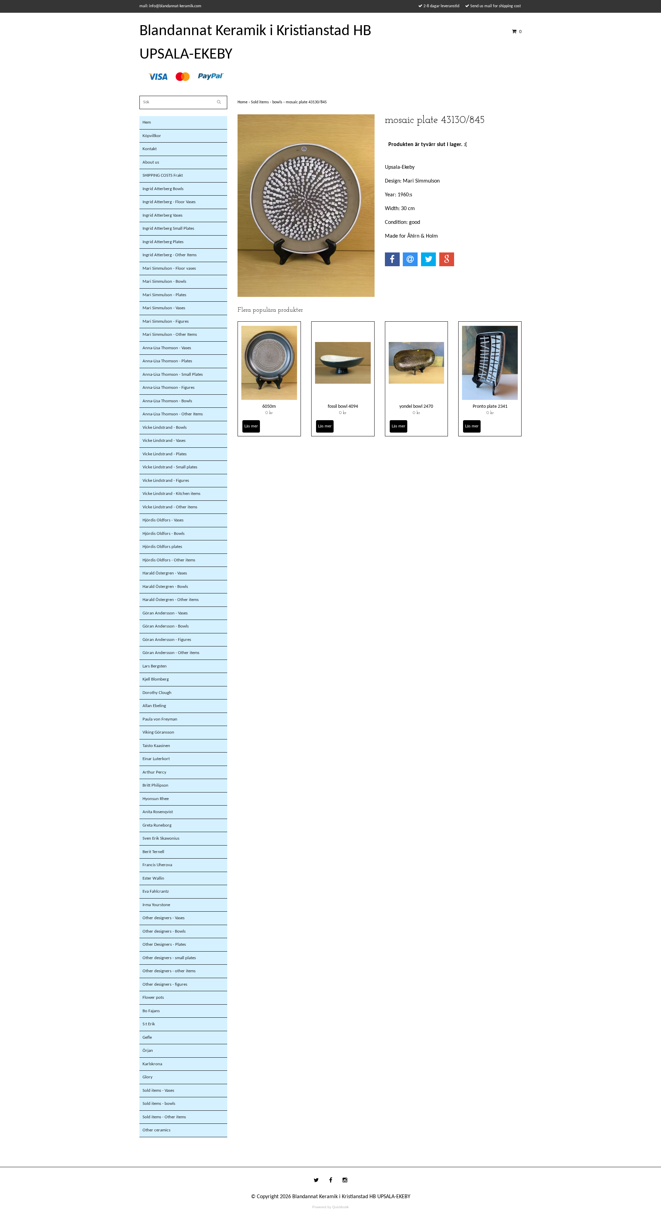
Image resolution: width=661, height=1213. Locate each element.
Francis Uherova (157, 865)
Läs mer (251, 426)
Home (244, 102)
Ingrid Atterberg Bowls (163, 189)
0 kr (269, 413)
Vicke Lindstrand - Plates (165, 454)
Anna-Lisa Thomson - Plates (167, 361)
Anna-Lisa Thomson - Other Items (173, 414)
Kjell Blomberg (156, 679)
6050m (269, 406)
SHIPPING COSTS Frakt (163, 175)
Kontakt (150, 149)
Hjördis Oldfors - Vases (163, 520)
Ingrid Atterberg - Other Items (170, 255)
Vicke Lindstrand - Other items (170, 507)
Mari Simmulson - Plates (164, 295)
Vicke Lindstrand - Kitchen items (171, 493)
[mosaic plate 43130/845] (306, 205)
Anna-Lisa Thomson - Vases (167, 348)
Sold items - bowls (159, 1103)
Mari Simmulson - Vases (164, 308)
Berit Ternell (153, 852)
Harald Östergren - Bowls (165, 586)
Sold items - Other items (164, 1117)
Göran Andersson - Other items (171, 653)
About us (151, 162)
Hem (147, 122)
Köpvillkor (152, 136)
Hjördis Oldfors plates (162, 547)
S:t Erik (149, 1024)
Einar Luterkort (156, 759)
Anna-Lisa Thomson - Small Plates (173, 374)
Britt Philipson (155, 785)
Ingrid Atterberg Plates (163, 242)
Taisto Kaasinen (156, 746)
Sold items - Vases (158, 1090)
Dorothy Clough (157, 693)
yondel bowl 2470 (416, 406)
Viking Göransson (158, 732)
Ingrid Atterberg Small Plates (168, 228)
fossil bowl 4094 (343, 406)
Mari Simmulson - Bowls (164, 281)
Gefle (147, 1037)
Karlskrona (152, 1064)
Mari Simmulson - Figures (166, 321)
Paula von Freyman (160, 719)
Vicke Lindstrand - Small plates (170, 467)
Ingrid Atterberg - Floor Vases (169, 202)
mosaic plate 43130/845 (307, 102)
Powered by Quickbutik (330, 1207)
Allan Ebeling (154, 706)
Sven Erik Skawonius (161, 838)
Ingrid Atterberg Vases (162, 215)
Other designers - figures (165, 984)
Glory (148, 1077)
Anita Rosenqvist (158, 812)
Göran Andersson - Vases (165, 613)
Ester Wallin (153, 878)
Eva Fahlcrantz (156, 891)
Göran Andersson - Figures (167, 639)
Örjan (148, 1050)
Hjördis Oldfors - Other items (169, 560)
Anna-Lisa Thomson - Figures (169, 387)
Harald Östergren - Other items (171, 600)
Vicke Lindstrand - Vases (164, 440)
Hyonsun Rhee (156, 799)
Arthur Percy (154, 772)
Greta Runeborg (157, 825)
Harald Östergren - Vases (165, 573)
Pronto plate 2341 (490, 406)
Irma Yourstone (156, 905)
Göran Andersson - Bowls (166, 626)
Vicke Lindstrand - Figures (166, 480)
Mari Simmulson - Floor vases (169, 268)
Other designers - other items (169, 971)
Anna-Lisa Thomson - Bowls (167, 401)
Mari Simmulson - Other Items (170, 334)
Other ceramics (156, 1130)
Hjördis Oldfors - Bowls (164, 533)
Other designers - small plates (169, 958)
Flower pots (153, 997)
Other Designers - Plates (164, 944)
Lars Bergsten (155, 666)
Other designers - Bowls (164, 931)
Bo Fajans (151, 1011)
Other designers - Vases (164, 918)
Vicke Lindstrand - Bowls (165, 427)
